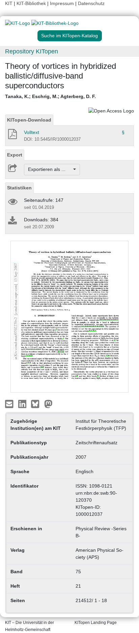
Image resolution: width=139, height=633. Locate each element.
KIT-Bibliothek (32, 3)
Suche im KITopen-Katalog (69, 35)
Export (14, 154)
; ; (50, 96)
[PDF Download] (12, 136)
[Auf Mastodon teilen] (48, 403)
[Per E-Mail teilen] (10, 403)
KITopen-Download (29, 120)
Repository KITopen (31, 51)
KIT (8, 3)
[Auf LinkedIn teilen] (23, 403)
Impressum (62, 3)
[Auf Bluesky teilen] (37, 403)
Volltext (31, 132)
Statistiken (19, 187)
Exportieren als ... (50, 169)
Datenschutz (91, 3)
